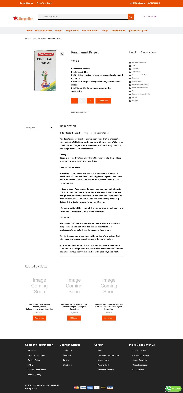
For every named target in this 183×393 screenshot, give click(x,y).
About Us (32, 350)
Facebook (67, 355)
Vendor (101, 350)
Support (59, 30)
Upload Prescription (138, 30)
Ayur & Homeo (39, 38)
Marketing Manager (106, 369)
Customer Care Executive (108, 355)
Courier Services (139, 360)
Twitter (66, 360)
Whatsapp (67, 365)
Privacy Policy (34, 360)
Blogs (105, 30)
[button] (62, 54)
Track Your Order (44, 3)
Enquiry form (72, 30)
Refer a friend (138, 369)
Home (29, 30)
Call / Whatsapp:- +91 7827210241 (145, 3)
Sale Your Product (91, 30)
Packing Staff (103, 365)
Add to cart (103, 100)
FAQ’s (30, 365)
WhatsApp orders (43, 30)
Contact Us (67, 350)
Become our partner (141, 355)
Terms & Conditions (36, 355)
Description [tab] (30, 127)
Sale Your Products (140, 350)
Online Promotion (139, 365)
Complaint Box (118, 30)
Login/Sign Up (26, 3)
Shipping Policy (34, 374)
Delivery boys (103, 360)
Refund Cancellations (37, 369)
